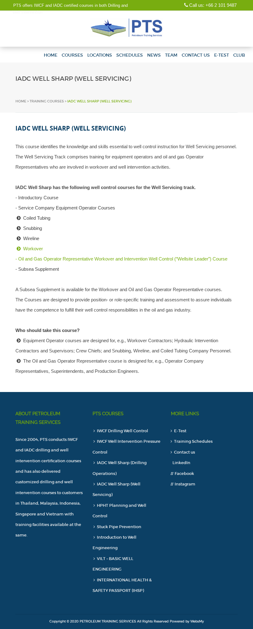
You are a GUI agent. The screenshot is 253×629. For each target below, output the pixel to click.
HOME (50, 55)
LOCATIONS (99, 55)
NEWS (154, 55)
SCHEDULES (129, 55)
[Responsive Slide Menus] (126, 27)
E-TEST (221, 55)
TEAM (171, 55)
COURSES (72, 55)
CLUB (239, 55)
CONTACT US (196, 55)
